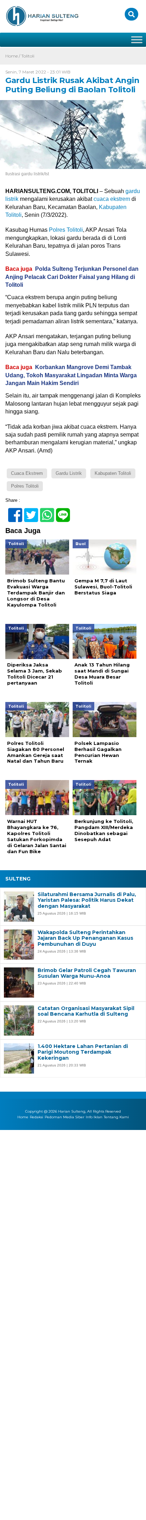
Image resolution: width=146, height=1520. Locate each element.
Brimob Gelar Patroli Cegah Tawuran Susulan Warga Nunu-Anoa (87, 973)
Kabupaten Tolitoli (113, 473)
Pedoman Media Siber (64, 1117)
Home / (13, 56)
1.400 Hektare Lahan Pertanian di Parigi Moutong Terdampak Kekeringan (83, 1052)
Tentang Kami (116, 1117)
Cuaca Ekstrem (27, 473)
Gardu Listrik (69, 473)
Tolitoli (27, 56)
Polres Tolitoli (66, 230)
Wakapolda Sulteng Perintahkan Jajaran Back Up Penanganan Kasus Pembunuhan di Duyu (85, 938)
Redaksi (36, 1117)
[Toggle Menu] (136, 39)
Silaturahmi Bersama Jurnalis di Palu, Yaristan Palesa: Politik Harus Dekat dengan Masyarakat (87, 900)
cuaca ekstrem (112, 199)
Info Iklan (94, 1117)
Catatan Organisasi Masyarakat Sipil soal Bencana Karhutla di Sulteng (86, 1011)
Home (22, 1117)
